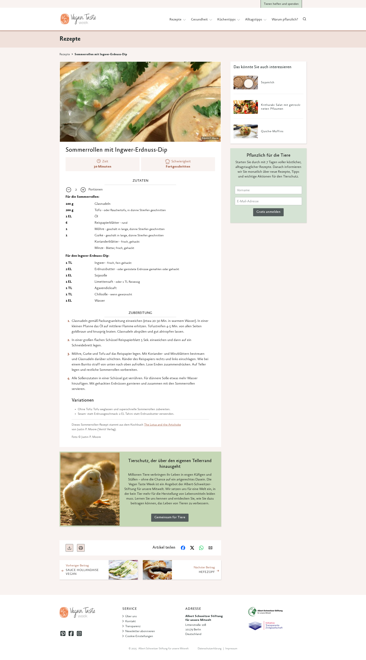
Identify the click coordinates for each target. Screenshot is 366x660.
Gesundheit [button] (199, 19)
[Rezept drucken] (81, 548)
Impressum (231, 648)
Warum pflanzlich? (285, 19)
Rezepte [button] (175, 19)
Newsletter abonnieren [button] (140, 631)
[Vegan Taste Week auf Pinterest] (62, 633)
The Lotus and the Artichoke (162, 424)
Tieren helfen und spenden (281, 4)
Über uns (131, 616)
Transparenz (132, 626)
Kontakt (130, 621)
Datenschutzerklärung (210, 648)
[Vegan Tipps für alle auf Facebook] (71, 633)
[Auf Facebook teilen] (183, 547)
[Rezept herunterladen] (69, 548)
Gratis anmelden (268, 212)
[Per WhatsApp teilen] (201, 547)
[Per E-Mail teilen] (210, 547)
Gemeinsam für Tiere (169, 517)
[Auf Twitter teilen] (192, 547)
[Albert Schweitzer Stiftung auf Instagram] (79, 633)
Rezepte (64, 54)
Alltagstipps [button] (253, 19)
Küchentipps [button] (226, 19)
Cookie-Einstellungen (139, 636)
